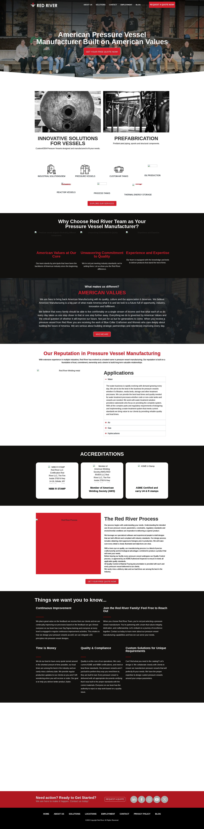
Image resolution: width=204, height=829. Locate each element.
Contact (113, 5)
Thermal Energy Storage (138, 195)
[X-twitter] (164, 799)
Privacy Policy (142, 814)
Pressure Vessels (85, 176)
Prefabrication (136, 138)
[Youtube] (156, 799)
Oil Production (152, 175)
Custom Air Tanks (119, 176)
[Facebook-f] (141, 799)
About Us (88, 5)
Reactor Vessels (66, 192)
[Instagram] (149, 799)
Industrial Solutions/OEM (51, 176)
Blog (138, 5)
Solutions (100, 5)
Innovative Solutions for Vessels (68, 141)
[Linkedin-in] (133, 799)
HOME (46, 814)
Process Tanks (102, 193)
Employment (126, 5)
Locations (90, 814)
